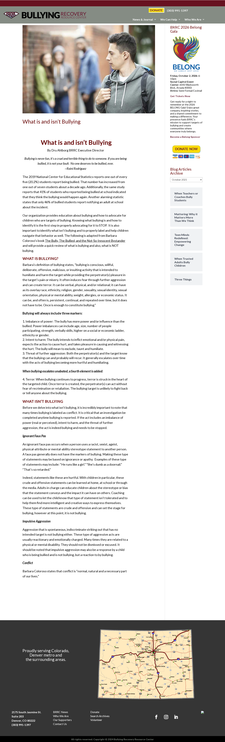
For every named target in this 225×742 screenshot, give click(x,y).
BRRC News (60, 712)
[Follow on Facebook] (156, 717)
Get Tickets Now (180, 96)
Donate (94, 712)
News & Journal (143, 19)
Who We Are (193, 19)
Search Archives (100, 716)
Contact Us (60, 724)
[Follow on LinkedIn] (176, 717)
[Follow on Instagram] (166, 717)
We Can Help (168, 19)
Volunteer (96, 719)
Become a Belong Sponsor (185, 136)
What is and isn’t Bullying (51, 121)
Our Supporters (166, 25)
